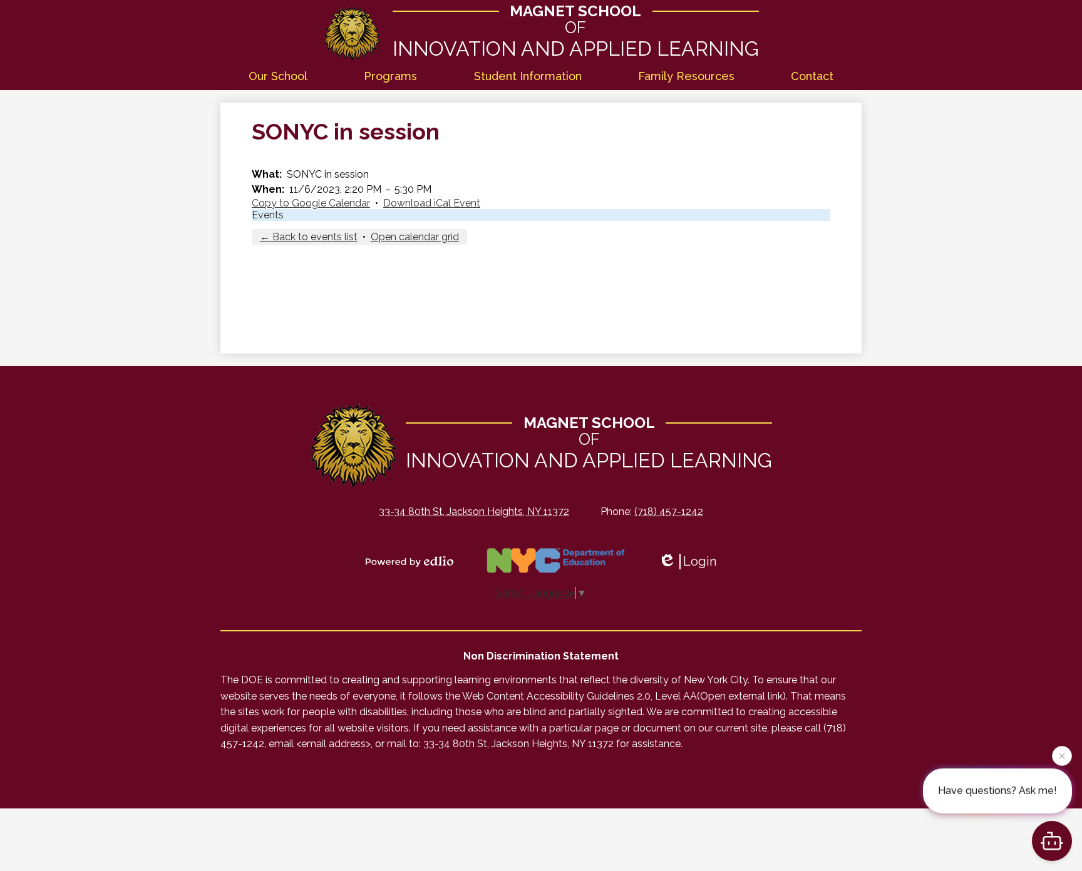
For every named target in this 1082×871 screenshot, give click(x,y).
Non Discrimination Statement (541, 656)
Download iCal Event (431, 203)
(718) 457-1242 (668, 511)
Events (268, 215)
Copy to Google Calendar (311, 203)
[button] (278, 76)
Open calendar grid (415, 237)
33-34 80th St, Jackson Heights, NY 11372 (474, 511)
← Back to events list (309, 237)
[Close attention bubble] (1062, 754)
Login (699, 561)
